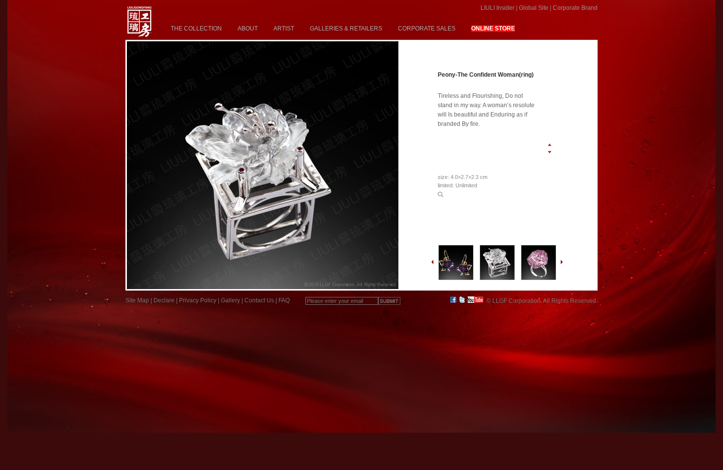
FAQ (284, 300)
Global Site (533, 7)
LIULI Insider (497, 7)
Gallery (230, 300)
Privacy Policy (197, 300)
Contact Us (259, 300)
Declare (164, 300)
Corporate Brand (575, 7)
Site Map (137, 300)
